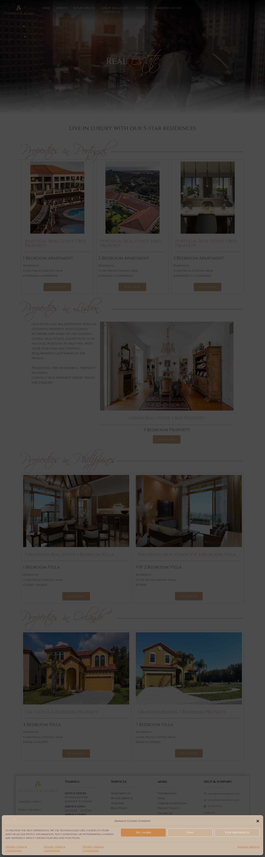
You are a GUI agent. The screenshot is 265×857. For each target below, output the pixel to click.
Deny (190, 832)
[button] (258, 821)
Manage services (248, 847)
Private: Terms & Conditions (16, 848)
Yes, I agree (143, 832)
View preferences (237, 832)
